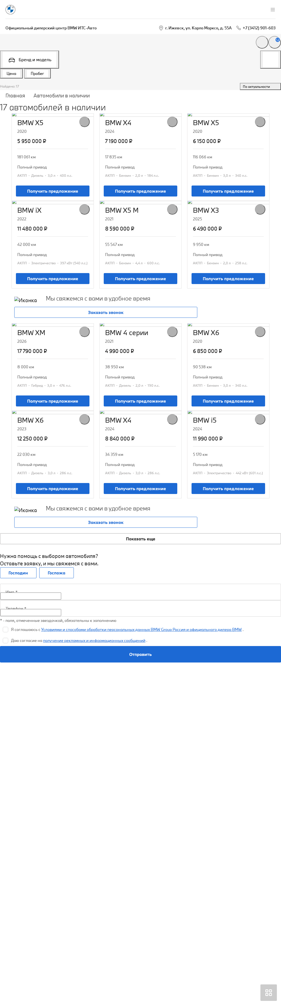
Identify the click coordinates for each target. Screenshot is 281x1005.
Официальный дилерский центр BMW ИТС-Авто (51, 27)
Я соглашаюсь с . (127, 629)
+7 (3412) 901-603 (259, 27)
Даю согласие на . (79, 640)
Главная (15, 95)
